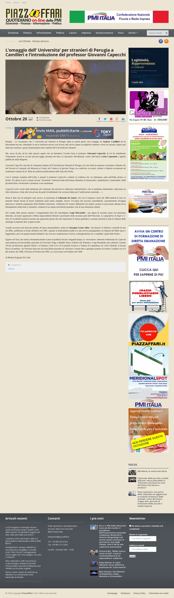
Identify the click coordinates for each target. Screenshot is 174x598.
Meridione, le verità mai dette (152, 471)
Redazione (125, 593)
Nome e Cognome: (138, 534)
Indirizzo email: (136, 545)
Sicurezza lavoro (104, 32)
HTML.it (9, 127)
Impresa (86, 32)
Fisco (121, 32)
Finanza (27, 32)
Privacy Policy (139, 593)
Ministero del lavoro (40, 41)
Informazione (43, 32)
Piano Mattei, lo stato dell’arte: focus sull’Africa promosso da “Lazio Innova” (112, 565)
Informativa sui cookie (159, 593)
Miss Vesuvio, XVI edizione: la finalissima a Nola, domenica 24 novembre (112, 574)
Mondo (16, 2)
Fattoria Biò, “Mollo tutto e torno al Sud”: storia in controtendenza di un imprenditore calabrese (112, 554)
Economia (13, 32)
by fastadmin (44, 117)
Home (8, 2)
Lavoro (73, 32)
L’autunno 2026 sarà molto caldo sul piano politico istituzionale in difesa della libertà (23, 541)
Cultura (11, 268)
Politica (60, 32)
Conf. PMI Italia (24, 41)
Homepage (112, 593)
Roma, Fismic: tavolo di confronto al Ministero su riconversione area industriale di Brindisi (21, 574)
